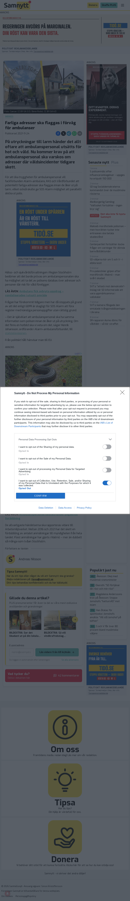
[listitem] (65, 439)
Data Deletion (46, 507)
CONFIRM (40, 496)
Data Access (65, 507)
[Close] (123, 393)
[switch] (107, 447)
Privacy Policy (84, 507)
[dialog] (65, 450)
